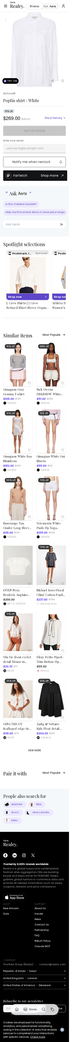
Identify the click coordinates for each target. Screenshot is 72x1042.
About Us (40, 908)
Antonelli (9, 93)
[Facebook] (5, 855)
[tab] (51, 6)
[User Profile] (63, 6)
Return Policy (43, 941)
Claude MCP (42, 946)
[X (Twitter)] (33, 855)
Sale (6, 913)
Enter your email (13, 140)
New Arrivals (11, 908)
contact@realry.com (52, 964)
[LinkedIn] (14, 855)
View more (34, 750)
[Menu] (5, 6)
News (38, 919)
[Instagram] (24, 855)
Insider (39, 913)
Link (16, 1009)
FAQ (37, 935)
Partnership (42, 930)
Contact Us (42, 924)
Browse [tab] (34, 6)
